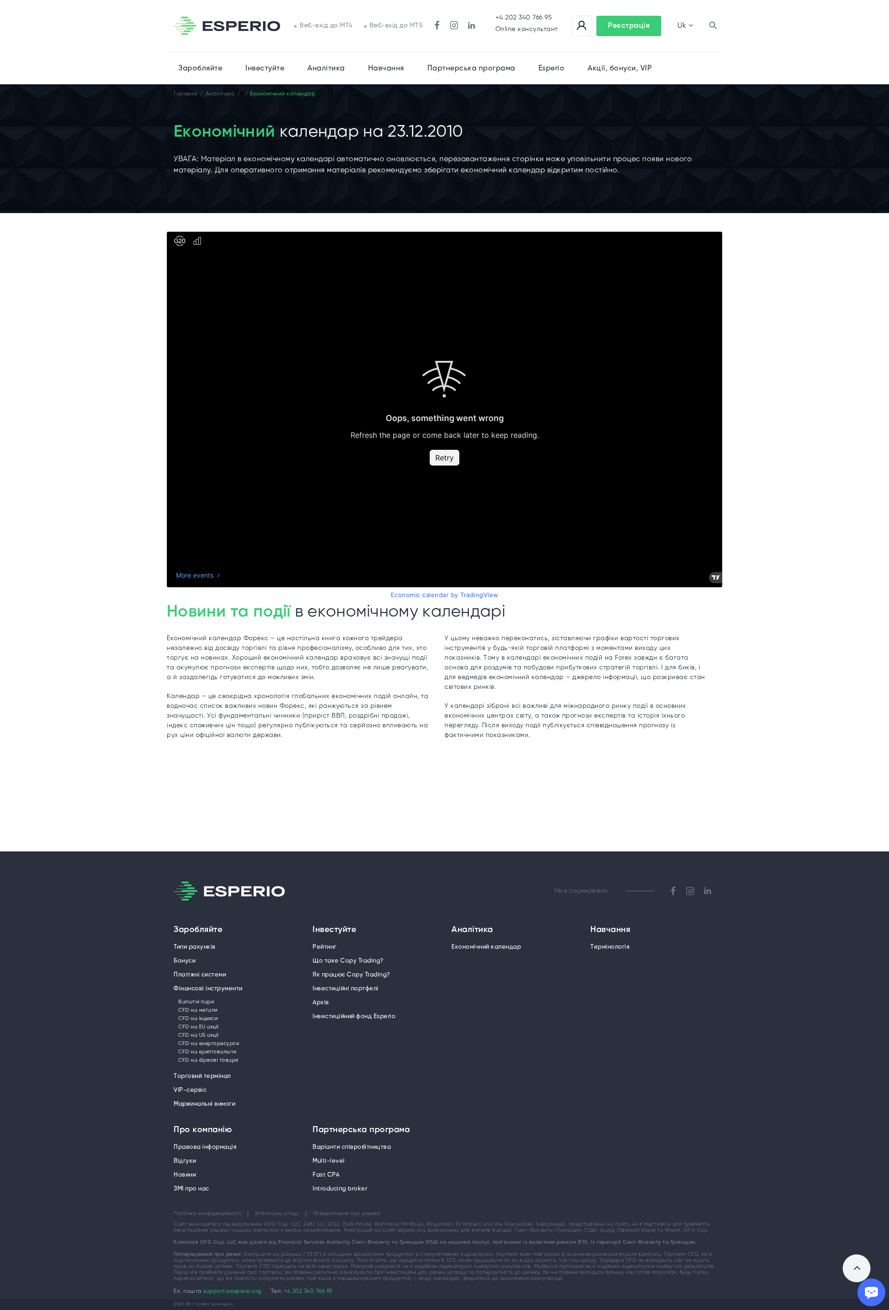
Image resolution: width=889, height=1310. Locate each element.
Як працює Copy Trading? (351, 975)
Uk (681, 26)
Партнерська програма (361, 1130)
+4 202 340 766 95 (523, 17)
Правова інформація (205, 1147)
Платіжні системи (200, 975)
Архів (321, 1003)
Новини (185, 1175)
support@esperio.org (232, 1291)
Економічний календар (486, 947)
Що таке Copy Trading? (348, 961)
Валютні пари (196, 1002)
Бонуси (184, 961)
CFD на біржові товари (208, 1060)
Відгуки (185, 1161)
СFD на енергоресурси (208, 1043)
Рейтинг (325, 947)
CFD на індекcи (198, 1018)
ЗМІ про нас (191, 1189)
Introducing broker (340, 1189)
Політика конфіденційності (207, 1213)
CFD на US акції (198, 1035)
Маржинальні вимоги (204, 1104)
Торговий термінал (202, 1076)
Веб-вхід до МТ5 (396, 25)
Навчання (386, 68)
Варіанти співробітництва (352, 1147)
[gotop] (856, 1268)
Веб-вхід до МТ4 (326, 25)
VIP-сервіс (190, 1090)
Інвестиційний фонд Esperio (354, 1017)
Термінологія (610, 947)
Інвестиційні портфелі (346, 989)
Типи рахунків (195, 947)
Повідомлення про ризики (346, 1213)
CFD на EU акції (198, 1027)
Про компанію (203, 1130)
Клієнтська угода (277, 1213)
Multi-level (329, 1161)
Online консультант (526, 29)
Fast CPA (326, 1175)
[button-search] (713, 26)
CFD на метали (198, 1010)
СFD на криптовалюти (207, 1052)
